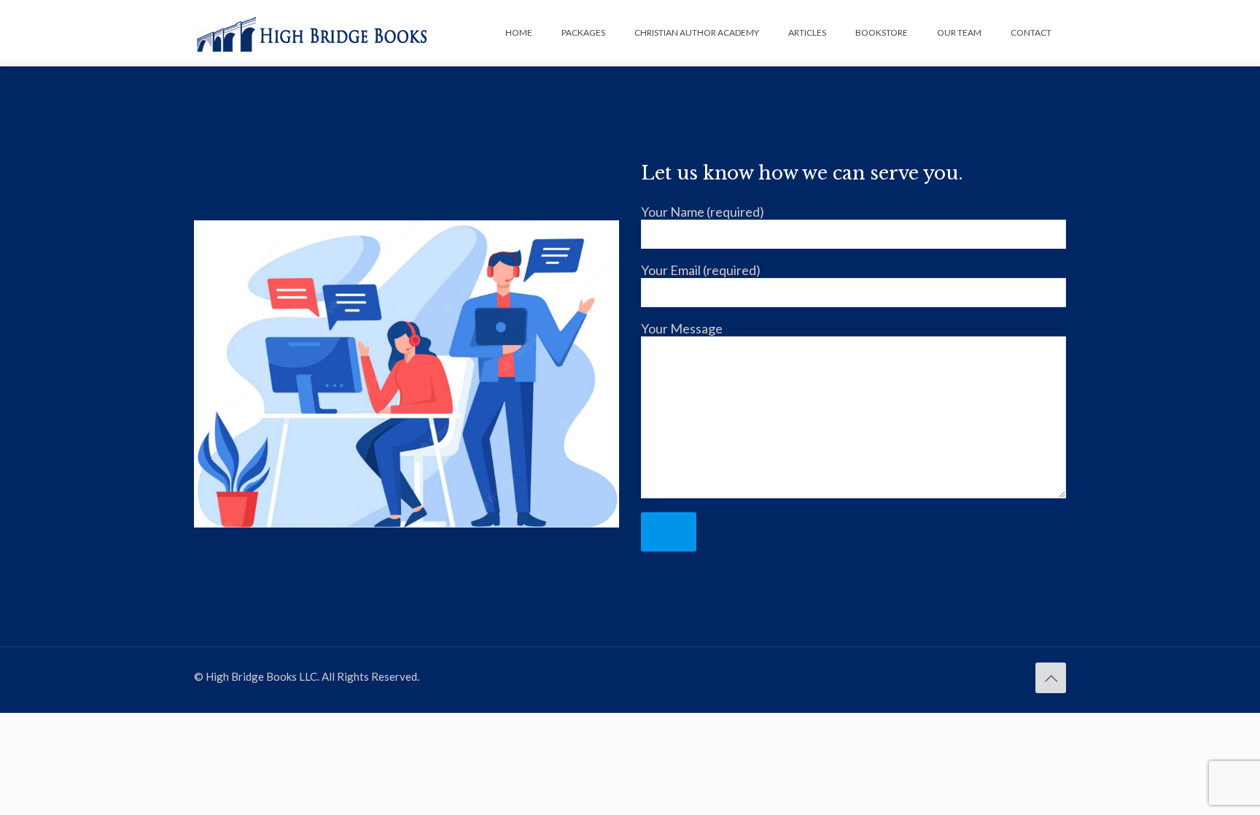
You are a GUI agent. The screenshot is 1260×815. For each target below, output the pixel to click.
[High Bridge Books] (312, 33)
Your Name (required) (702, 212)
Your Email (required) (701, 270)
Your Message (682, 328)
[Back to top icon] (1050, 678)
